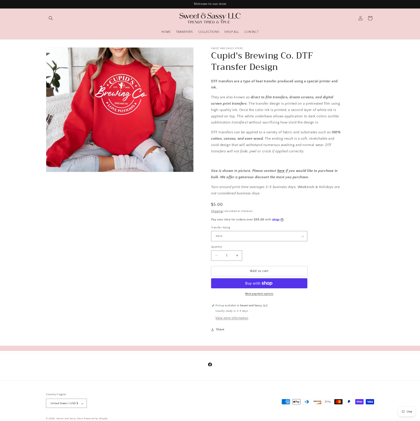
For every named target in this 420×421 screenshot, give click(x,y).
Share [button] (220, 329)
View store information (231, 318)
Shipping (217, 211)
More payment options (259, 293)
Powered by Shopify (96, 418)
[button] (51, 18)
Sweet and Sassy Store (69, 418)
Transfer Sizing (220, 227)
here (281, 171)
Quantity (216, 246)
